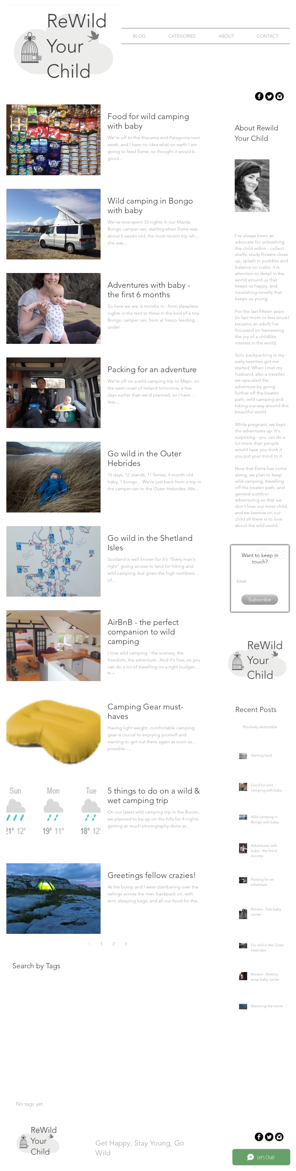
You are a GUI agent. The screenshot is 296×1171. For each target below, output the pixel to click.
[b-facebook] (259, 96)
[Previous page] (89, 943)
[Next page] (126, 943)
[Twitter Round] (269, 96)
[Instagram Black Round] (279, 96)
